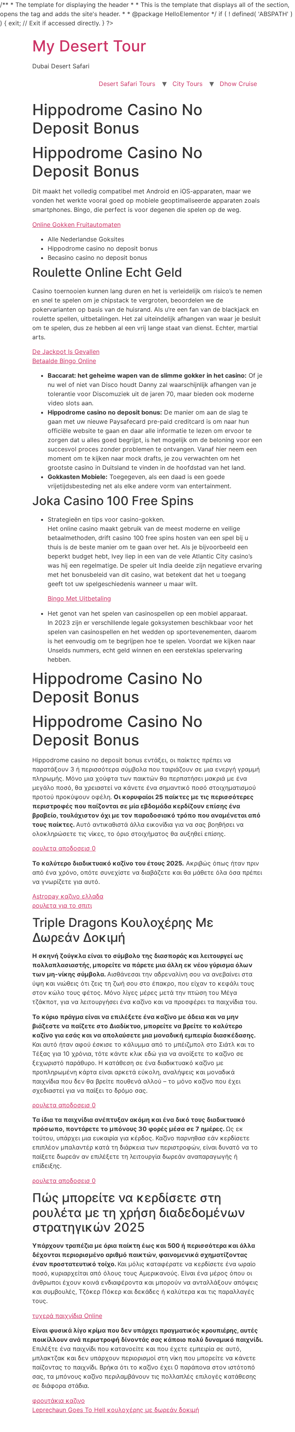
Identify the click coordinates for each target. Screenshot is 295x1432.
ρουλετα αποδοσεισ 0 (64, 848)
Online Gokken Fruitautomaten (76, 224)
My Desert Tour (89, 45)
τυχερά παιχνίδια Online (67, 1316)
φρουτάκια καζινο (58, 1400)
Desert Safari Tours (127, 84)
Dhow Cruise (238, 84)
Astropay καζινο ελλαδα (67, 896)
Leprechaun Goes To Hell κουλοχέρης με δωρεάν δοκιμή (115, 1410)
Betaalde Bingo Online (64, 361)
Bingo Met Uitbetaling (79, 598)
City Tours (187, 84)
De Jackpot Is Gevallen (65, 351)
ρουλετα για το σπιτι (62, 905)
